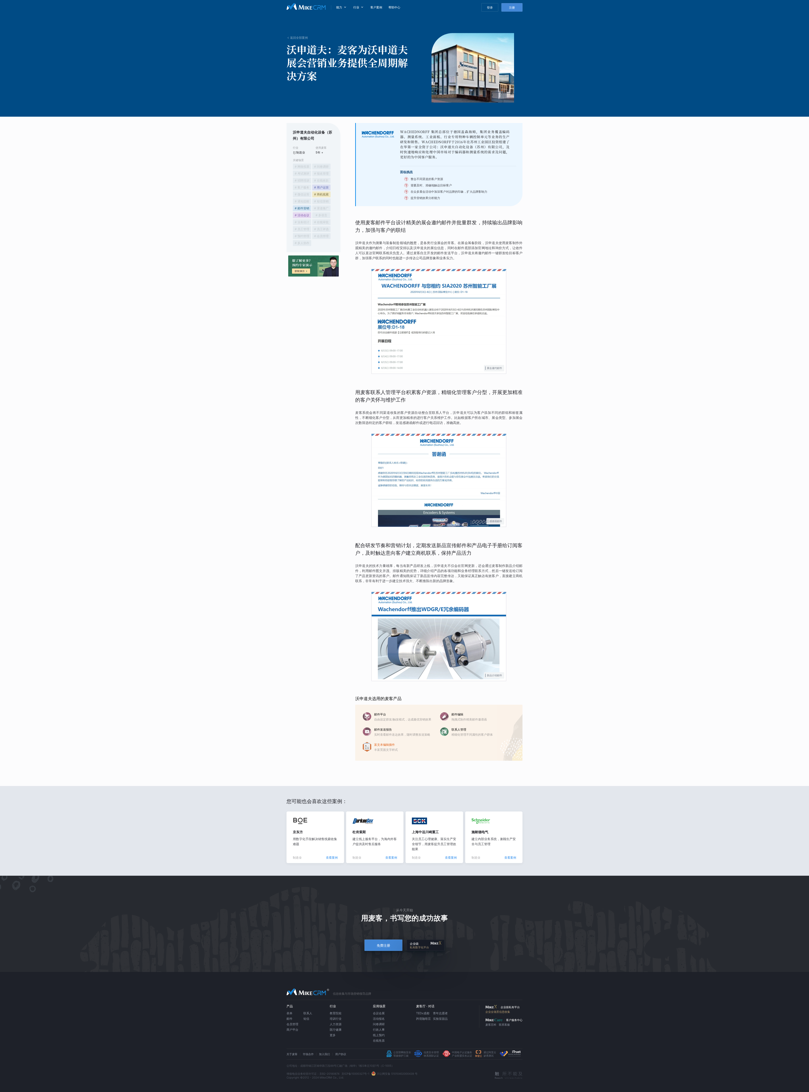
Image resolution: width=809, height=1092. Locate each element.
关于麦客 (292, 1054)
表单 (289, 1013)
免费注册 (383, 945)
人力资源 (336, 1024)
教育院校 (336, 1013)
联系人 (307, 1013)
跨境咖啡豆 (423, 1018)
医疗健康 (336, 1029)
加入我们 (324, 1054)
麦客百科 (490, 1024)
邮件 (289, 1018)
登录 (490, 7)
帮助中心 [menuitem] (394, 7)
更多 (333, 1035)
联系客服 (504, 1024)
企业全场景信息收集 (497, 1011)
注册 (512, 7)
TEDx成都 (422, 1013)
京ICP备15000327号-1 (355, 1073)
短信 (306, 1018)
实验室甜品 (440, 1018)
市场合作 (308, 1054)
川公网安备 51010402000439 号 (397, 1073)
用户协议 (340, 1054)
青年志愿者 (440, 1013)
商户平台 (292, 1029)
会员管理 (292, 1024)
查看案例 (332, 857)
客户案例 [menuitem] (376, 7)
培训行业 (336, 1018)
